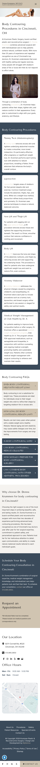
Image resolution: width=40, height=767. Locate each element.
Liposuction (8, 184)
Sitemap (20, 751)
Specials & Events (28, 730)
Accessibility (7, 749)
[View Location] (3, 643)
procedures (15, 105)
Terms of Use (31, 749)
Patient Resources (12, 730)
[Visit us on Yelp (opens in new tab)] (14, 658)
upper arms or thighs (15, 225)
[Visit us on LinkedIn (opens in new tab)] (11, 658)
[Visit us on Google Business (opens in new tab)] (22, 658)
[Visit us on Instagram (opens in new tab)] (7, 658)
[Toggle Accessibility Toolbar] (4, 757)
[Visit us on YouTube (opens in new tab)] (18, 658)
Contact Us (20, 733)
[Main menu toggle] (35, 4)
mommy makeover (13, 286)
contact (19, 587)
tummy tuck (10, 144)
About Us (9, 727)
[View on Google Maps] (20, 698)
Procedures (21, 727)
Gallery (31, 727)
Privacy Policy (19, 749)
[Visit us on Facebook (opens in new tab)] (3, 658)
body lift (9, 254)
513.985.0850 (7, 590)
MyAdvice (26, 743)
